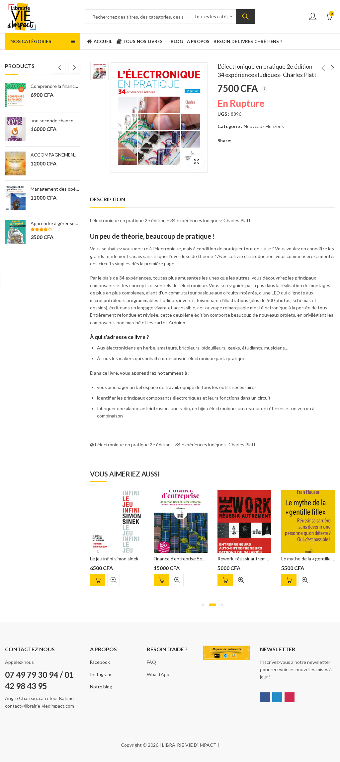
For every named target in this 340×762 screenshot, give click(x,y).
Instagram (100, 674)
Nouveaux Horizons (264, 126)
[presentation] (59, 67)
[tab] (107, 199)
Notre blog (101, 686)
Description (107, 199)
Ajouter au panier (97, 580)
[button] (203, 605)
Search (245, 16)
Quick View (113, 580)
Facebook (100, 662)
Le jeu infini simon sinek (114, 558)
